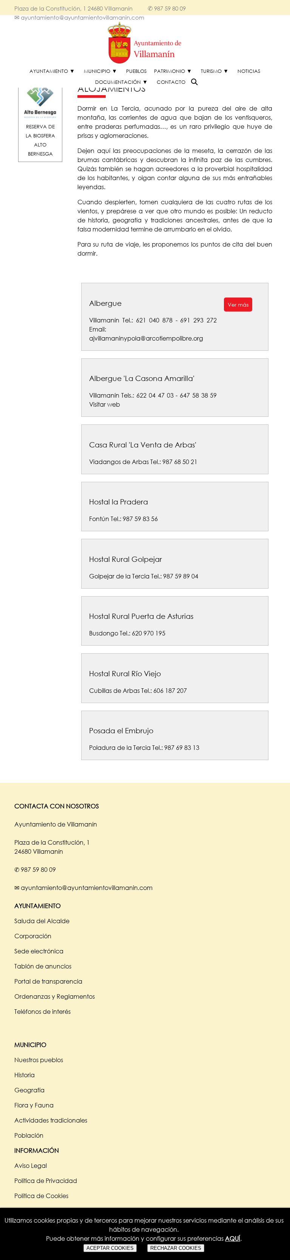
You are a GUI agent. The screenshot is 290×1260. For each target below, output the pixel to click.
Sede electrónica (38, 951)
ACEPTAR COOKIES (110, 1248)
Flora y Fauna (34, 1105)
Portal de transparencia (48, 981)
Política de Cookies (41, 1196)
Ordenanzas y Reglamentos (54, 996)
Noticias (249, 71)
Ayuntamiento (48, 71)
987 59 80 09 (170, 8)
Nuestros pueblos (38, 1060)
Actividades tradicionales (50, 1120)
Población (28, 1135)
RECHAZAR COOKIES (175, 1248)
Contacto (171, 82)
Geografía (29, 1090)
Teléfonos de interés (42, 1011)
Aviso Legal (30, 1165)
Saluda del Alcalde (41, 921)
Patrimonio (169, 71)
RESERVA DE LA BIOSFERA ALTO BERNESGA (40, 140)
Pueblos (136, 71)
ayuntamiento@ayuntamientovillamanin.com (82, 17)
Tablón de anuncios (42, 966)
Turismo (211, 71)
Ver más (238, 304)
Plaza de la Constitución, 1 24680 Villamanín (73, 8)
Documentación (118, 82)
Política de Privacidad (45, 1180)
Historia (24, 1075)
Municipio (97, 71)
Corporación (32, 936)
